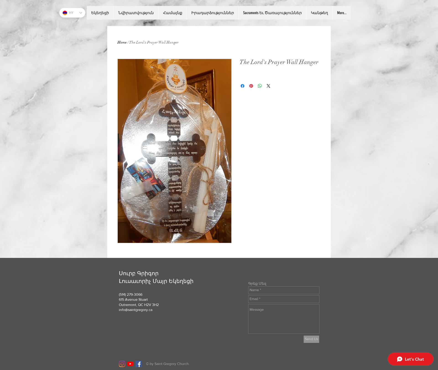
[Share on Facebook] (242, 86)
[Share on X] (268, 86)
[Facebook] (138, 364)
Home (122, 42)
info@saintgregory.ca (135, 310)
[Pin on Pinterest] (251, 86)
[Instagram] (122, 364)
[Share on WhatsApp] (260, 86)
